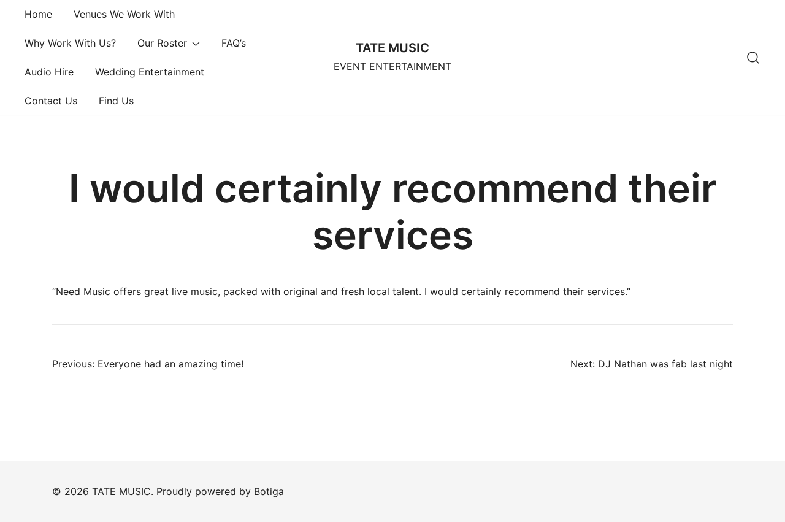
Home (38, 14)
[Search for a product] (753, 57)
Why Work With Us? (70, 43)
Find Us (116, 100)
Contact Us (51, 100)
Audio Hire (49, 72)
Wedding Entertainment (149, 72)
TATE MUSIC (392, 47)
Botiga (269, 491)
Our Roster (162, 43)
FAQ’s (233, 43)
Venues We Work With (124, 14)
